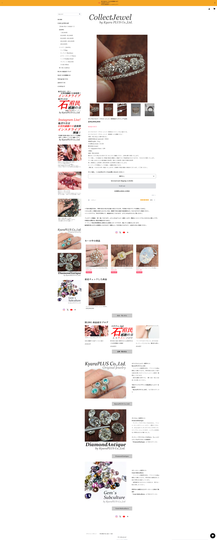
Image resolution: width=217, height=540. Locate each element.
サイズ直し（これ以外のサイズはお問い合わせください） (106, 172)
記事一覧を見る (122, 351)
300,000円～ (64, 44)
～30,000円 (63, 32)
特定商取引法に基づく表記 (106, 533)
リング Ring (63, 50)
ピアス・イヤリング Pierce (68, 56)
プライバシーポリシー (91, 533)
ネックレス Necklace (66, 53)
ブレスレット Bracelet (67, 61)
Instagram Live (63, 79)
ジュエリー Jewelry (65, 47)
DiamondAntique (122, 456)
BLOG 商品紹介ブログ (64, 71)
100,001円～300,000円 (67, 41)
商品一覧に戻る (122, 315)
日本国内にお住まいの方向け (122, 191)
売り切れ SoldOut (64, 68)
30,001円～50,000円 (66, 35)
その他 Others (64, 64)
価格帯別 (61, 29)
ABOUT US (61, 82)
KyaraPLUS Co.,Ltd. (122, 404)
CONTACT (61, 86)
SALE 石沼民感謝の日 (64, 75)
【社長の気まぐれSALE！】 (67, 26)
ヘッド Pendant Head (66, 59)
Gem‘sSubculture (122, 508)
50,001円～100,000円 (66, 38)
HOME (60, 19)
